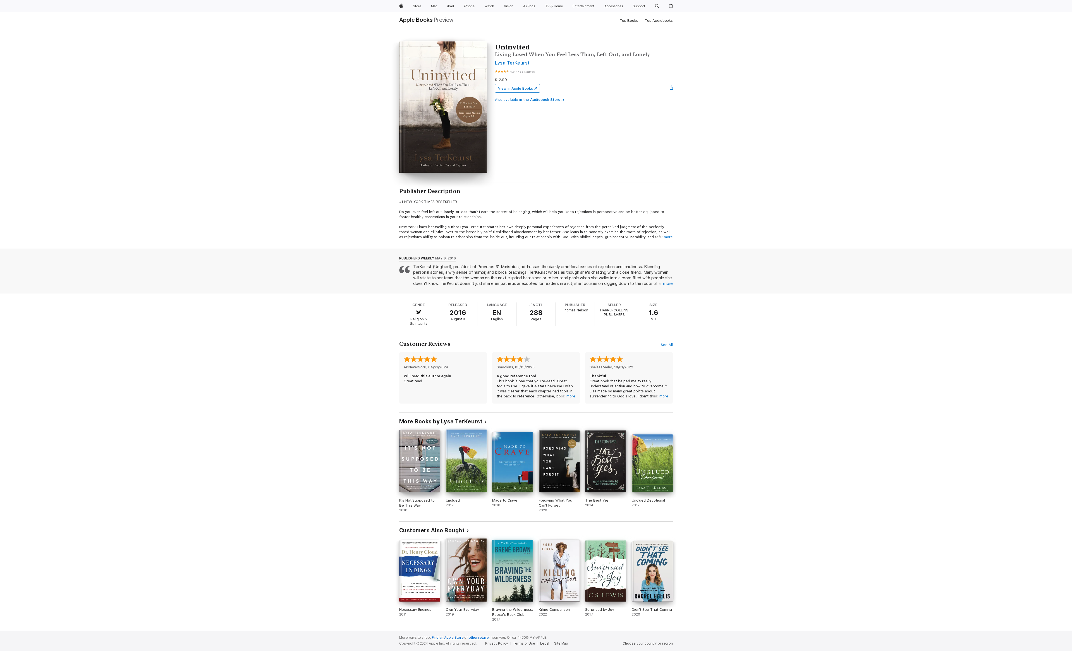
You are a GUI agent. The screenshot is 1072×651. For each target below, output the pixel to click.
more (668, 237)
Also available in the (527, 99)
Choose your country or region (648, 643)
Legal (544, 643)
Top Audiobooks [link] (659, 20)
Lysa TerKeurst (512, 63)
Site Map (561, 643)
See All (667, 345)
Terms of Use (524, 643)
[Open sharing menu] (671, 88)
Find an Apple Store (448, 638)
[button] (657, 6)
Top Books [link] (629, 20)
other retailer (479, 638)
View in (515, 88)
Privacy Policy (496, 643)
